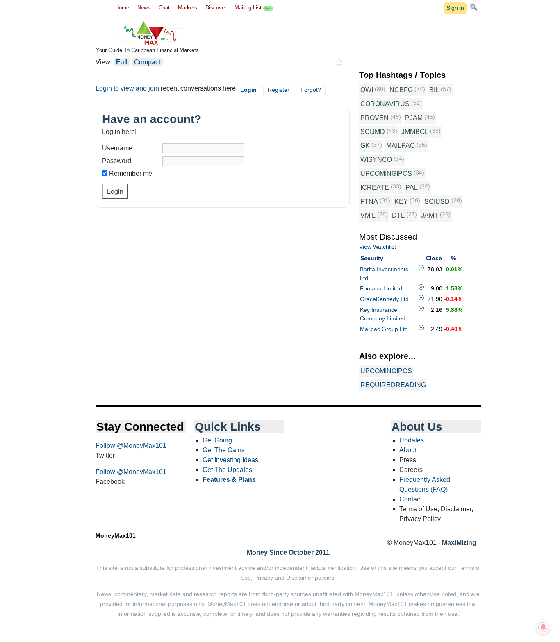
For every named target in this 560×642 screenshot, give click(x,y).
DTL (398, 215)
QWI (366, 89)
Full (121, 62)
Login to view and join (127, 88)
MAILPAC (400, 145)
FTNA (369, 201)
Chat (164, 8)
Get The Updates (227, 469)
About (408, 450)
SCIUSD (437, 201)
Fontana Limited (381, 288)
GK (365, 145)
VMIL (368, 215)
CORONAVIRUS (385, 103)
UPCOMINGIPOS (386, 173)
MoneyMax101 (116, 535)
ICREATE (374, 187)
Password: (117, 160)
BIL (434, 89)
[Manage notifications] (543, 627)
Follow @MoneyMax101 (131, 445)
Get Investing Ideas (230, 459)
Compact (147, 62)
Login (248, 89)
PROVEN (374, 117)
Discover (215, 8)
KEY (401, 201)
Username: (118, 148)
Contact (410, 499)
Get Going (217, 440)
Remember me (130, 173)
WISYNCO (376, 159)
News (143, 8)
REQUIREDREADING (393, 384)
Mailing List (252, 8)
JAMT (429, 215)
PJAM (414, 117)
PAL (411, 187)
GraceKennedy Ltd (384, 299)
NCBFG (401, 89)
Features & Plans (229, 479)
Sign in (455, 8)
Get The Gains (224, 450)
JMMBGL (414, 131)
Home (122, 8)
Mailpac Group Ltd (384, 329)
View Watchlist (377, 247)
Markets (187, 8)
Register (278, 89)
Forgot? (310, 89)
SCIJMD (372, 131)
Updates (411, 440)
